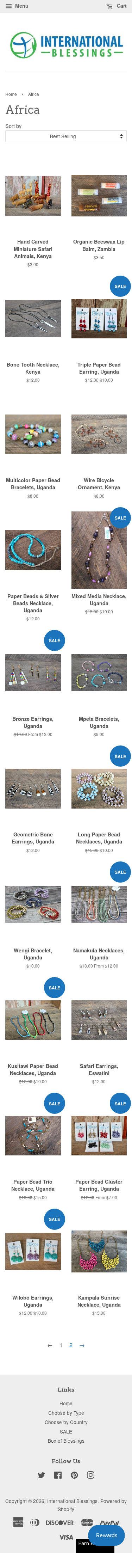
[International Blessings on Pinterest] (74, 1476)
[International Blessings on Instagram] (90, 1476)
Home (11, 94)
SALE (66, 1431)
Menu (21, 5)
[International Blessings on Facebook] (58, 1476)
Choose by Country (66, 1421)
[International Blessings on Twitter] (41, 1476)
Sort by (13, 125)
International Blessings (72, 1500)
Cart (121, 5)
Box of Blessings (66, 1440)
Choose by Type (66, 1412)
